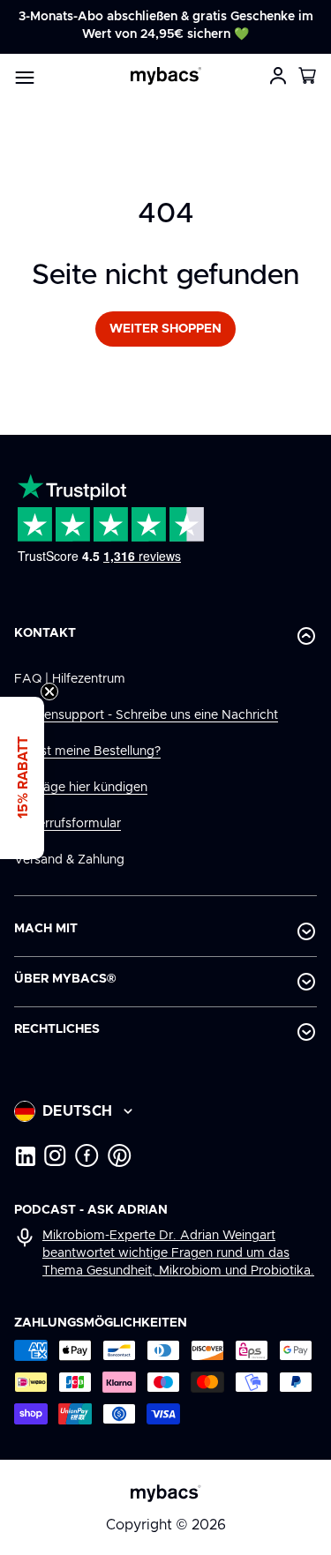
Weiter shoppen (165, 329)
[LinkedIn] (24, 1155)
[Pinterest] (120, 1155)
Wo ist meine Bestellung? (87, 751)
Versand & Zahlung (69, 860)
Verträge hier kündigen (80, 787)
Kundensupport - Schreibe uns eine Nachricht (146, 715)
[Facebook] (87, 1155)
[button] (308, 75)
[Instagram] (55, 1155)
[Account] (278, 75)
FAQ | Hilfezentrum (69, 679)
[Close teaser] (49, 691)
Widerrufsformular (67, 824)
